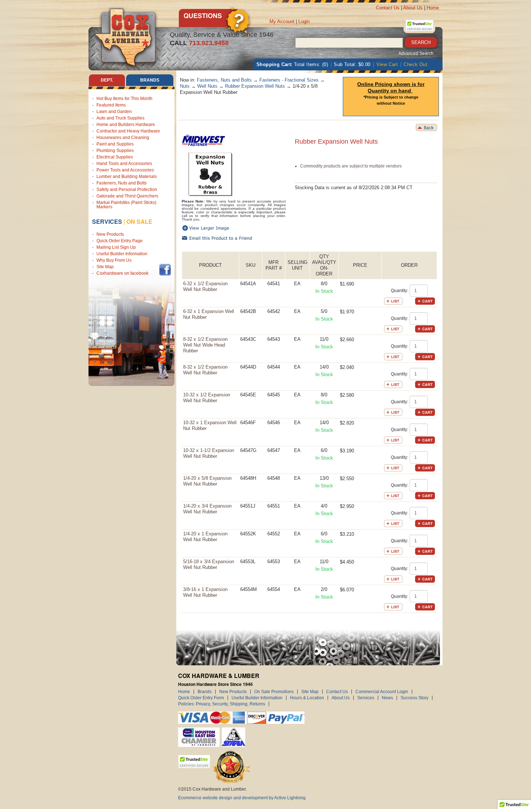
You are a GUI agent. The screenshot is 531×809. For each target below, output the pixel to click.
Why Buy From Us (113, 260)
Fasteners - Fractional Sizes (289, 80)
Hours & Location (307, 697)
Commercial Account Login (381, 691)
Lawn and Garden (114, 111)
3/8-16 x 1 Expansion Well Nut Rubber (205, 592)
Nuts (185, 86)
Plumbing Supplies (115, 150)
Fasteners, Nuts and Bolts (121, 183)
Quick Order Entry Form (201, 697)
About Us (413, 7)
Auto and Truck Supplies (120, 118)
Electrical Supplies (114, 157)
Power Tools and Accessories (125, 170)
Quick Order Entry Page (119, 240)
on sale (139, 221)
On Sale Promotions (274, 691)
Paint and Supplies (115, 144)
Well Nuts (207, 86)
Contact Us (388, 7)
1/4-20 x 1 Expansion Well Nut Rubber (205, 536)
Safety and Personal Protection (126, 189)
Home (433, 7)
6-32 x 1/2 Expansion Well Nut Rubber (205, 286)
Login (304, 21)
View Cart (387, 64)
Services (107, 221)
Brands (205, 691)
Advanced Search (415, 53)
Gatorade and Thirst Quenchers (127, 196)
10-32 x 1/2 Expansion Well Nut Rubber (206, 397)
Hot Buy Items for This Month (124, 98)
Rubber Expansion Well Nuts (255, 86)
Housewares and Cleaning (122, 137)
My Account (281, 21)
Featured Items (111, 105)
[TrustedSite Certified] (419, 25)
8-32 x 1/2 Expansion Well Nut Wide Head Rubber (205, 344)
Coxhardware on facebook (123, 273)
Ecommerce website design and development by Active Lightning (242, 797)
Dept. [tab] (107, 80)
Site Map (105, 266)
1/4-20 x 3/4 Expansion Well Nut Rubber (207, 508)
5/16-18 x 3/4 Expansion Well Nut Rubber (208, 564)
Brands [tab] (149, 80)
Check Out (415, 64)
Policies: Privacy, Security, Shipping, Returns (221, 703)
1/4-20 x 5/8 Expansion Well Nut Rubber (207, 481)
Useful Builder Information (121, 253)
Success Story (414, 697)
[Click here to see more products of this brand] (203, 138)
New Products (110, 234)
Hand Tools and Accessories (124, 163)
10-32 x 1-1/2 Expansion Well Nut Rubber (208, 453)
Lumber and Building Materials (126, 176)
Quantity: (399, 290)
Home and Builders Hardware (125, 124)
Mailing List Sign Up (116, 247)
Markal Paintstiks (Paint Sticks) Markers (126, 204)
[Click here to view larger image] (210, 174)
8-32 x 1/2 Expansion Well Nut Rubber (205, 369)
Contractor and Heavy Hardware (128, 131)
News (387, 697)
